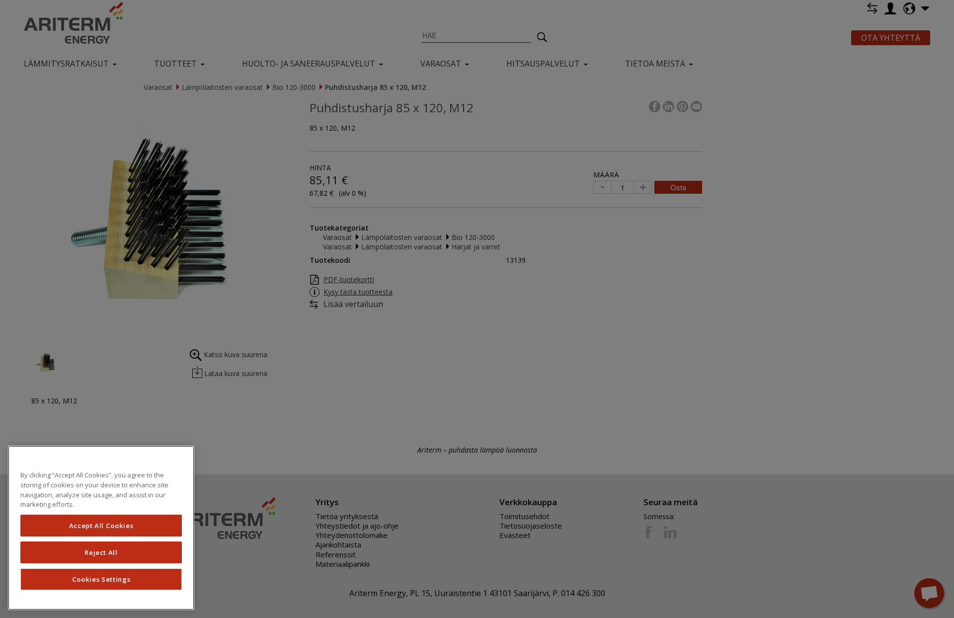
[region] (101, 528)
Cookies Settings (101, 579)
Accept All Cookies (101, 525)
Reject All (101, 552)
